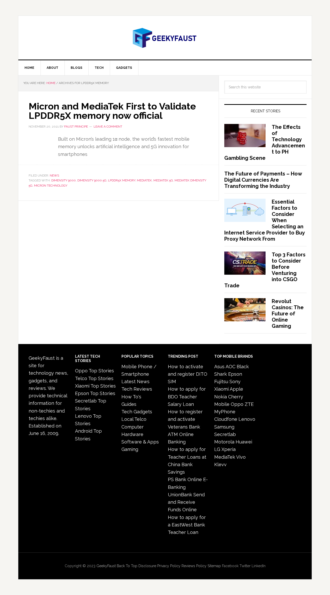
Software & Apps (140, 442)
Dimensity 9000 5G (91, 180)
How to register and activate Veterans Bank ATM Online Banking (185, 427)
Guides (128, 404)
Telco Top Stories (94, 378)
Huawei (244, 442)
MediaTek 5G (163, 180)
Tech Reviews (136, 389)
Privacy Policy (168, 566)
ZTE (249, 404)
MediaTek (144, 180)
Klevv (220, 464)
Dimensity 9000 (63, 180)
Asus (219, 366)
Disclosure (147, 566)
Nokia (220, 396)
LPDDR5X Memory (121, 180)
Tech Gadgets (136, 411)
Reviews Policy (194, 566)
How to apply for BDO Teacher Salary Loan (187, 396)
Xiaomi (221, 389)
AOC (230, 366)
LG (217, 449)
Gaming (129, 449)
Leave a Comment (108, 126)
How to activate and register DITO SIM (187, 374)
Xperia (228, 449)
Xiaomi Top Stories (95, 386)
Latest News (135, 381)
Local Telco (133, 419)
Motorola (224, 442)
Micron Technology (50, 185)
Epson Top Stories (95, 393)
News (54, 175)
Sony (235, 381)
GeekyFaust (106, 566)
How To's (131, 396)
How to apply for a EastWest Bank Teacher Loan (187, 525)
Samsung (224, 427)
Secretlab (225, 434)
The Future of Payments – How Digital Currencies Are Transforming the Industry (263, 180)
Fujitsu (221, 381)
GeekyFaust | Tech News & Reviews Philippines (165, 37)
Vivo (241, 457)
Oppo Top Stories (94, 370)
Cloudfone (225, 419)
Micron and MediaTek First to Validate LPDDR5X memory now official (112, 111)
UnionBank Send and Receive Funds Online (186, 502)
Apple (236, 389)
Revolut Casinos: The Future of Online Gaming (288, 313)
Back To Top (127, 566)
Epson (235, 374)
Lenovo (246, 419)
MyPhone (224, 411)
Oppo (237, 404)
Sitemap (214, 566)
